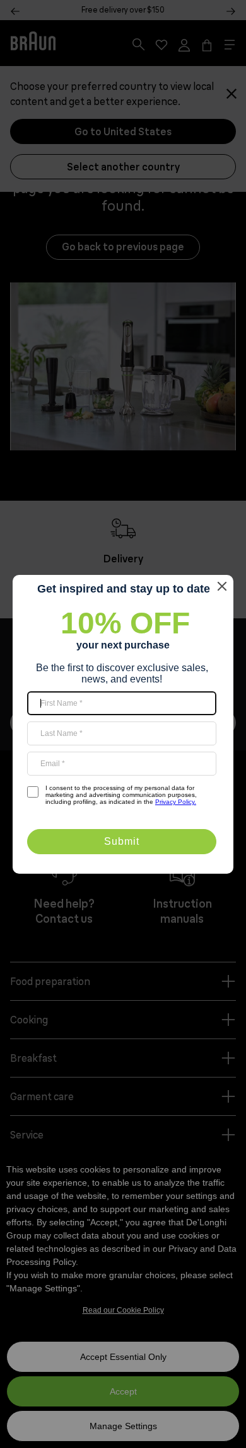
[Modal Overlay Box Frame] (123, 724)
